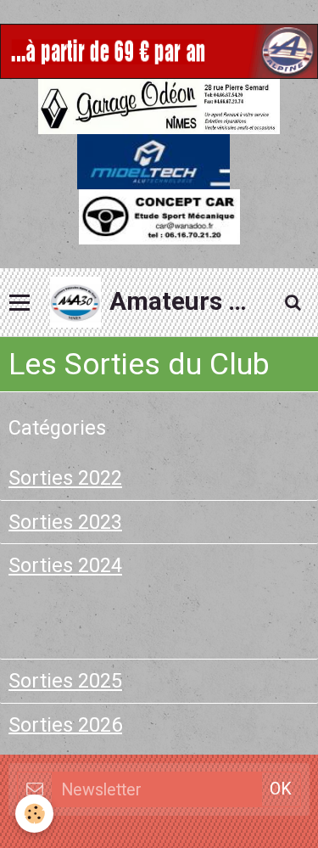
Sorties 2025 (65, 681)
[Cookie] (34, 814)
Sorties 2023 (65, 521)
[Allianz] (159, 49)
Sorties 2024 (65, 565)
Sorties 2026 (65, 724)
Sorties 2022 (65, 478)
